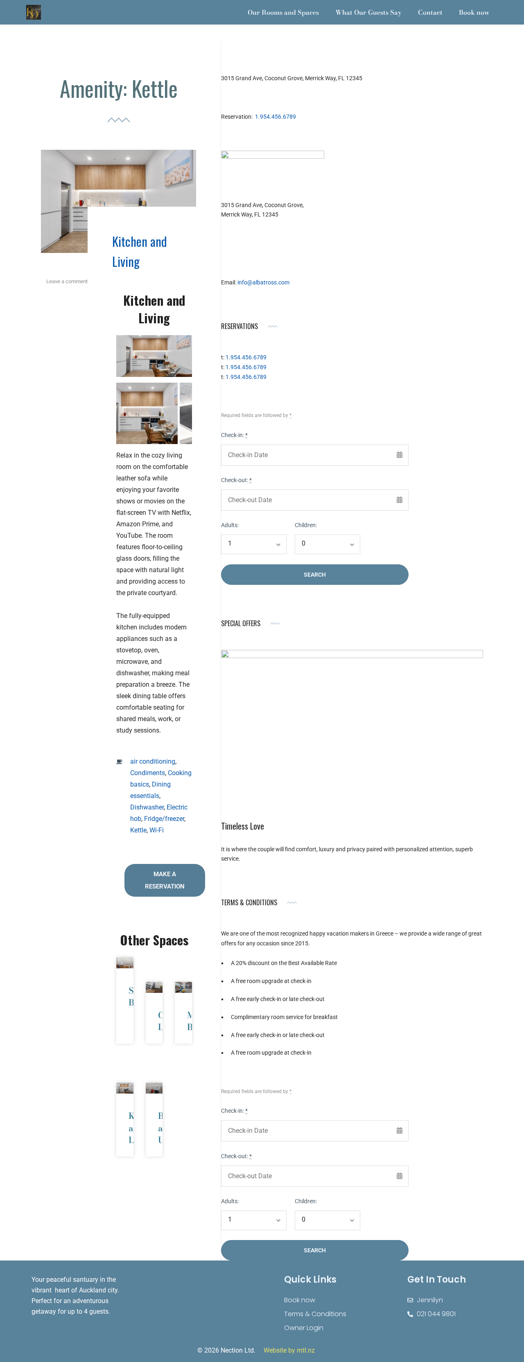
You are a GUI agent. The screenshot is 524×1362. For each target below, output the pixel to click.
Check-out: (236, 480)
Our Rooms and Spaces (283, 12)
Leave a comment (67, 281)
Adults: (230, 525)
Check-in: (234, 435)
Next (167, 362)
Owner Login (303, 1328)
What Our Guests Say (368, 12)
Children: (306, 525)
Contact (430, 12)
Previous (141, 362)
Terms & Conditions (315, 1314)
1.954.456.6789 (275, 116)
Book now (474, 12)
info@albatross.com (263, 282)
